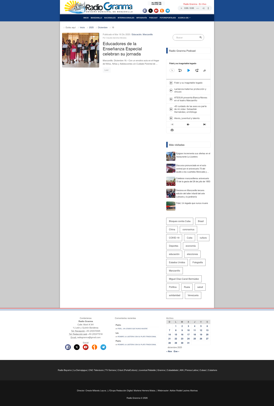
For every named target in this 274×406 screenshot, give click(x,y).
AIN (181, 370)
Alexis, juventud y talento (187, 118)
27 (207, 338)
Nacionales (110, 17)
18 (195, 334)
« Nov (169, 351)
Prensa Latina (191, 370)
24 (188, 338)
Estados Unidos (177, 262)
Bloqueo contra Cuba (180, 221)
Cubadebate (172, 370)
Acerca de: (183, 17)
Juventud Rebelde (147, 370)
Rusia (187, 287)
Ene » (176, 351)
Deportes (173, 245)
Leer (106, 70)
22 (176, 338)
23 (182, 338)
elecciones (192, 254)
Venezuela (193, 295)
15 (176, 334)
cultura (203, 237)
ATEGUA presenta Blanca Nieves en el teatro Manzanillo (190, 99)
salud (200, 287)
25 (195, 338)
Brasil (201, 221)
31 (188, 342)
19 (201, 334)
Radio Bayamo (65, 370)
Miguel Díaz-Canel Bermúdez (184, 278)
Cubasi (203, 370)
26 (201, 338)
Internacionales (126, 17)
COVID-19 (174, 237)
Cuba (189, 237)
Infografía (141, 17)
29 (176, 342)
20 (207, 334)
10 (188, 330)
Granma (161, 370)
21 (169, 338)
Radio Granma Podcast (182, 50)
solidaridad (174, 295)
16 (182, 334)
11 (195, 330)
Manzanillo (96, 17)
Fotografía (198, 262)
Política (173, 287)
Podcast (153, 17)
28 (169, 342)
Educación (137, 34)
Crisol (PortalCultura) (127, 370)
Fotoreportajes (168, 17)
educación (174, 254)
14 (169, 334)
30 (182, 342)
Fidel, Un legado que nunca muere (133, 328)
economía (191, 245)
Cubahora (212, 370)
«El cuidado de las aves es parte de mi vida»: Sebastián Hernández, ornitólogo (190, 109)
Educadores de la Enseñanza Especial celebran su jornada (122, 48)
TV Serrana (110, 370)
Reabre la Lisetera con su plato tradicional (137, 336)
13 (207, 330)
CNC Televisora (96, 370)
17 (188, 334)
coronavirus (188, 229)
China (172, 229)
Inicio (86, 17)
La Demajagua (80, 370)
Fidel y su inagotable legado (188, 82)
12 (201, 330)
